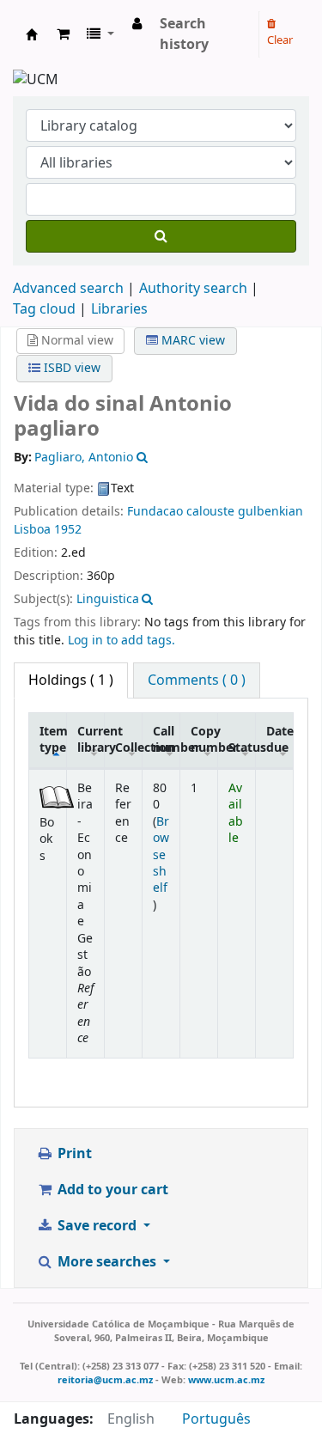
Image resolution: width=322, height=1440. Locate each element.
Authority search (193, 288)
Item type (53, 740)
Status (242, 748)
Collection (129, 748)
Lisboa (32, 530)
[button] (63, 34)
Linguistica (107, 599)
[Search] (161, 236)
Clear (280, 40)
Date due (280, 740)
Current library (91, 740)
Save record (97, 1226)
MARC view (191, 341)
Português (216, 1419)
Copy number (204, 740)
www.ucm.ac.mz (226, 1380)
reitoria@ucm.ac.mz (105, 1380)
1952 (68, 530)
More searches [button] (107, 1262)
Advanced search (68, 288)
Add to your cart (111, 1190)
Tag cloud (44, 309)
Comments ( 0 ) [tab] (197, 680)
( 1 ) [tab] (70, 680)
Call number (166, 740)
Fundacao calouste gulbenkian (215, 512)
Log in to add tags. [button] (121, 641)
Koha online (32, 34)
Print (73, 1154)
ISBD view (70, 368)
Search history (184, 34)
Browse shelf (161, 855)
